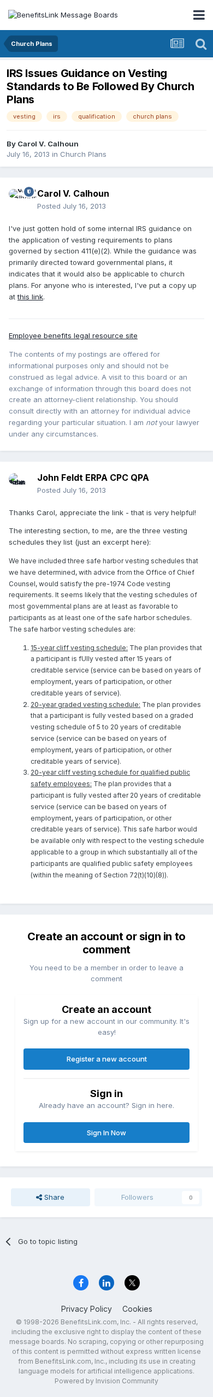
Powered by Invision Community (106, 1381)
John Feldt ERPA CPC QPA (93, 477)
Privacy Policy (86, 1308)
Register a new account (107, 1058)
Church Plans (83, 154)
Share (53, 1197)
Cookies (137, 1308)
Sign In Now (106, 1132)
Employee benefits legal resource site (73, 335)
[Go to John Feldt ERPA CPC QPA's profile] (20, 484)
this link (30, 296)
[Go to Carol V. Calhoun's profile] (20, 200)
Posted (71, 206)
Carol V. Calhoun (48, 143)
